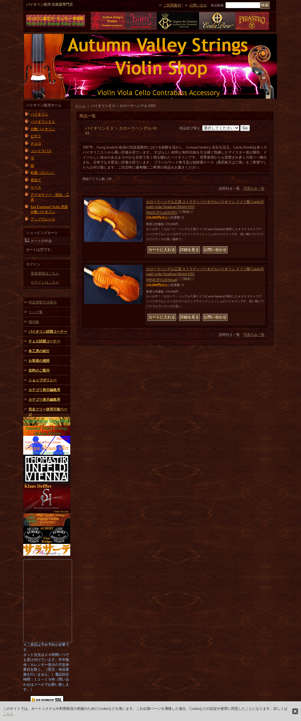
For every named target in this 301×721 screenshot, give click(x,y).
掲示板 (34, 322)
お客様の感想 (39, 361)
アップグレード (43, 219)
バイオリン (39, 114)
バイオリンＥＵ (43, 122)
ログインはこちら (45, 282)
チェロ (36, 143)
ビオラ (36, 136)
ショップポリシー (43, 380)
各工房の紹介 (39, 351)
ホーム (80, 106)
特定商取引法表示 (43, 302)
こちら (8, 714)
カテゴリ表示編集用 (44, 390)
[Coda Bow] (217, 28)
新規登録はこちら (45, 273)
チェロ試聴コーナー (44, 341)
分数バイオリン (43, 129)
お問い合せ (198, 5)
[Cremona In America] (108, 28)
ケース (36, 187)
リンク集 (36, 312)
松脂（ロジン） (43, 173)
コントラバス (41, 151)
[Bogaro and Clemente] (178, 28)
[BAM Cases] (141, 28)
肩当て (36, 180)
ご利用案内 (172, 5)
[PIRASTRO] (252, 28)
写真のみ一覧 (254, 189)
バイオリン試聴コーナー (48, 331)
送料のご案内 (39, 370)
